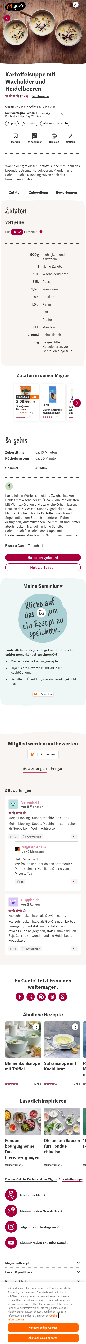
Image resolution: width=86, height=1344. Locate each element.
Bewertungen (66, 192)
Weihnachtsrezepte (55, 123)
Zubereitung (38, 192)
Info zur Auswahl (41, 232)
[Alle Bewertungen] (14, 96)
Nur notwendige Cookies (43, 1327)
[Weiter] (77, 403)
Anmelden (46, 694)
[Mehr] (74, 836)
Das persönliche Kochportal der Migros (31, 1179)
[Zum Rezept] (23, 1054)
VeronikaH (30, 802)
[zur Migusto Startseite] (15, 4)
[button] (13, 804)
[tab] (43, 1262)
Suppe (12, 123)
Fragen (57, 768)
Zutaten (15, 192)
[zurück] (7, 18)
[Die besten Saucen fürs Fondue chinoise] (62, 1137)
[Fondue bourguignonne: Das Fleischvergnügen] (23, 1137)
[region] (43, 1313)
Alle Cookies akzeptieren (42, 1338)
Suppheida (30, 899)
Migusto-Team (34, 846)
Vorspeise (29, 123)
